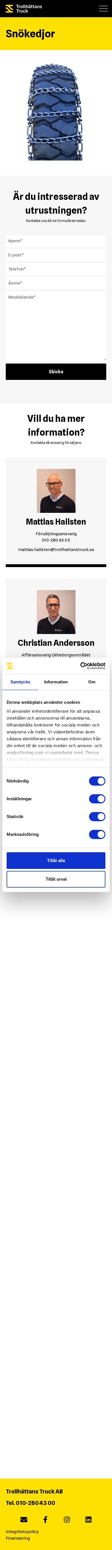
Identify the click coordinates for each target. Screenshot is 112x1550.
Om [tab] (91, 681)
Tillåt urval (56, 879)
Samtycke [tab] (20, 681)
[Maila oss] (23, 1521)
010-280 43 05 (56, 540)
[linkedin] (88, 1521)
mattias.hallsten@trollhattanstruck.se (56, 549)
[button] (103, 8)
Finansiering (18, 1538)
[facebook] (45, 1521)
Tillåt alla (56, 860)
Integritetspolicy (22, 1531)
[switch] (97, 798)
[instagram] (66, 1521)
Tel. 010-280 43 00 (30, 1502)
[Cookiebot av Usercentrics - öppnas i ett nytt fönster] (80, 666)
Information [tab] (56, 681)
